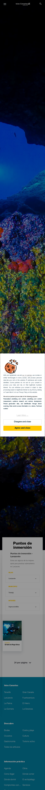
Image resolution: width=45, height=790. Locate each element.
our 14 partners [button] (27, 375)
